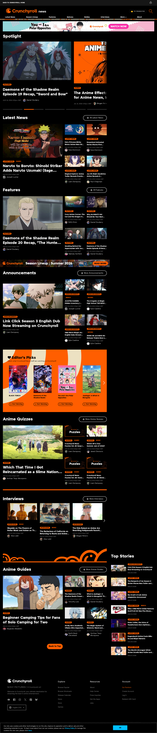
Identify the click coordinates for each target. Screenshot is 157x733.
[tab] (13, 110)
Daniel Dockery (33, 100)
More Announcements (93, 273)
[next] (104, 383)
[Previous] (6, 77)
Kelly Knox (73, 222)
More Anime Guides (94, 569)
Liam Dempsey (75, 182)
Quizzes (70, 17)
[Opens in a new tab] (78, 26)
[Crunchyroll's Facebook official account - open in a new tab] (14, 699)
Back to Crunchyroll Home (14, 2)
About (139, 17)
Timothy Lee (74, 602)
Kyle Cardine (74, 340)
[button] (16, 707)
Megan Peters (82, 536)
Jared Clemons (96, 451)
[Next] (104, 77)
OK (120, 727)
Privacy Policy (70, 728)
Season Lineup (32, 17)
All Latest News (96, 118)
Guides (87, 17)
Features (52, 17)
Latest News (10, 17)
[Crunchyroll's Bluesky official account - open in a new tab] (36, 699)
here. (30, 730)
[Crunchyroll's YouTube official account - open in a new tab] (8, 699)
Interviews (105, 17)
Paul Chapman (96, 182)
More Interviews (96, 499)
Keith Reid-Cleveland (73, 634)
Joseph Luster (13, 177)
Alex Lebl (15, 536)
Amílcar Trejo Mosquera (16, 478)
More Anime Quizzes (94, 419)
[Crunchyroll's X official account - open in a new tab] (25, 699)
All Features (98, 190)
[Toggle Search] (151, 11)
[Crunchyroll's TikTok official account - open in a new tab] (31, 699)
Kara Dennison (74, 150)
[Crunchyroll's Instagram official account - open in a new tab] (20, 699)
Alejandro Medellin (14, 629)
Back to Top (55, 646)
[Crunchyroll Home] (19, 682)
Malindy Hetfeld (75, 254)
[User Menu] (150, 3)
